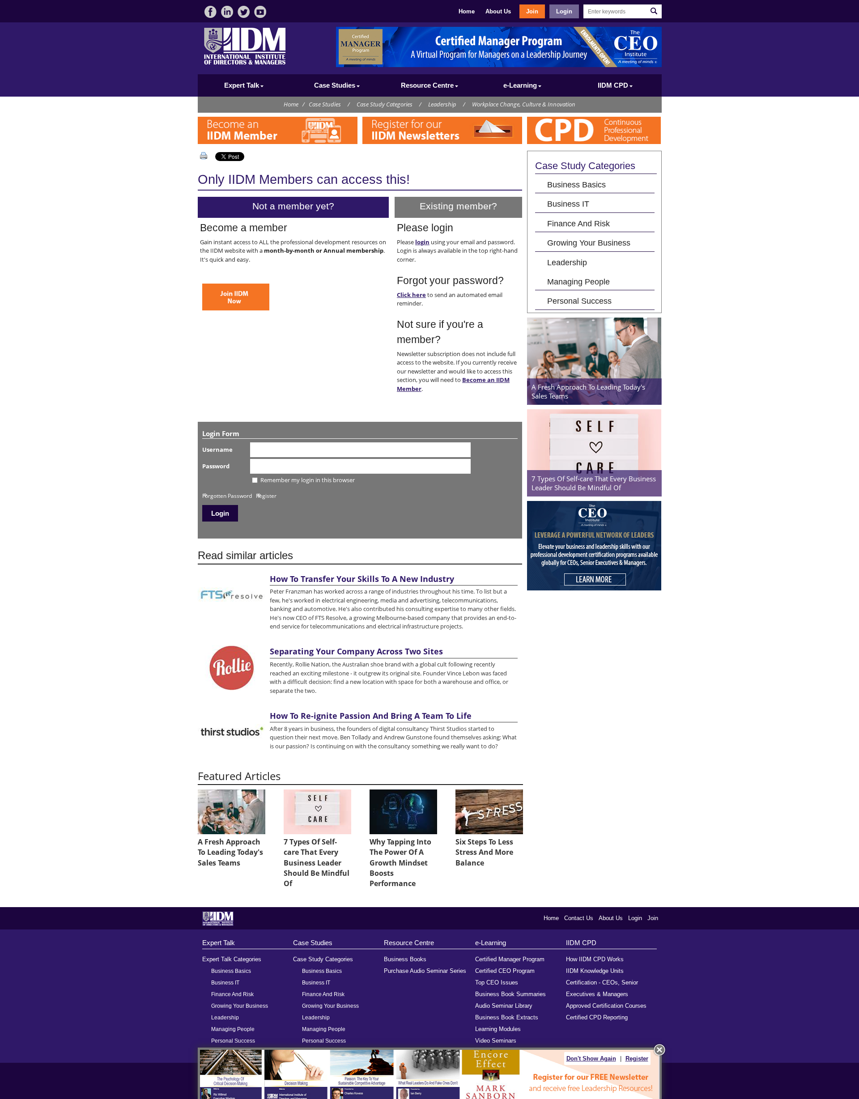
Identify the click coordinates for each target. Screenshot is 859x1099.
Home (467, 11)
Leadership (442, 104)
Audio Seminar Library (503, 1005)
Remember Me (226, 483)
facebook (210, 12)
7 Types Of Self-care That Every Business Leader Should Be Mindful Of (316, 863)
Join (532, 11)
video (260, 12)
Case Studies (325, 104)
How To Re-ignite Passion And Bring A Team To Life (371, 715)
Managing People (578, 281)
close (659, 1050)
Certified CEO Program (505, 970)
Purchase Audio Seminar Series (425, 970)
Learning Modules (498, 1029)
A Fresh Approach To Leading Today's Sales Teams (230, 852)
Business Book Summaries (510, 994)
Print (205, 155)
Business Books (405, 959)
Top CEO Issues (496, 982)
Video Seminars (495, 1040)
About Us (498, 11)
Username (217, 450)
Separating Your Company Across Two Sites (356, 651)
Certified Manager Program (509, 959)
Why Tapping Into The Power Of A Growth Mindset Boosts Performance (400, 863)
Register (266, 495)
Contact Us (578, 918)
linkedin (227, 12)
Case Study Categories (384, 104)
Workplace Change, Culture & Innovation (523, 104)
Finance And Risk (578, 223)
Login (564, 11)
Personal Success (579, 301)
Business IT (568, 203)
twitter (244, 12)
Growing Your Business (588, 242)
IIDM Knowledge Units (595, 970)
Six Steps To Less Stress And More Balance (484, 852)
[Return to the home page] (244, 63)
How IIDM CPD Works (595, 959)
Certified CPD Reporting (597, 1017)
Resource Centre (409, 942)
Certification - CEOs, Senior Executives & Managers (602, 988)
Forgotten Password (227, 495)
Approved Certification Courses (606, 1005)
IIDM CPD (581, 942)
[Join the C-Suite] (235, 308)
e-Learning (490, 942)
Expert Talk (218, 942)
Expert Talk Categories (231, 959)
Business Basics (576, 184)
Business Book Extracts (506, 1017)
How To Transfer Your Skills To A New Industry (362, 578)
